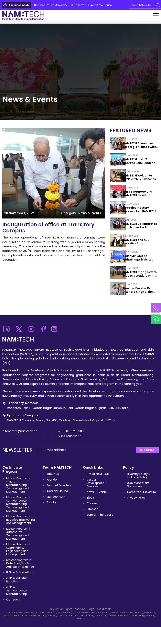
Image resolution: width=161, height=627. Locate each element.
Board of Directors (59, 485)
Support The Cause (100, 515)
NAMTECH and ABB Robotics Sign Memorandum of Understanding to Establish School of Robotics (137, 241)
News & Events (97, 492)
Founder (52, 480)
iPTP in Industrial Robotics (17, 579)
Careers (92, 503)
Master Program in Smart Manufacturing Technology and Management (18, 485)
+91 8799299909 (72, 431)
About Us (53, 474)
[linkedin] (6, 328)
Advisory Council (58, 491)
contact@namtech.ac (21, 431)
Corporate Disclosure (141, 492)
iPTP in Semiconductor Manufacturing (17, 590)
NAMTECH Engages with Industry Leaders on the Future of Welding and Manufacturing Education (140, 273)
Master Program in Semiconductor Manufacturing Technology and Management (18, 504)
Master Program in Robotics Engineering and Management (20, 519)
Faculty (52, 502)
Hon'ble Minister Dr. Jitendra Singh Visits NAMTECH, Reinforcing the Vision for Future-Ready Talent (139, 289)
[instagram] (54, 328)
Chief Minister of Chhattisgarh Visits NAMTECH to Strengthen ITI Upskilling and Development (140, 257)
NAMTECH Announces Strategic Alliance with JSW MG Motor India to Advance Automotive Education (139, 145)
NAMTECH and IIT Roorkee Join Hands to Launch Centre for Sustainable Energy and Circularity (140, 161)
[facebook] (43, 328)
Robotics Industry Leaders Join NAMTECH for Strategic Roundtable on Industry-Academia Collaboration (141, 209)
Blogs (90, 498)
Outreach (13, 599)
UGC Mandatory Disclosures (138, 484)
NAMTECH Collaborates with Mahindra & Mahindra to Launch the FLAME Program (140, 225)
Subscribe (147, 450)
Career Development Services (96, 483)
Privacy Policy (136, 498)
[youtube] (31, 328)
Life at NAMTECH (98, 474)
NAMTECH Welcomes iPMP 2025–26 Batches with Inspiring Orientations (139, 177)
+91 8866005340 (70, 436)
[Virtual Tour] (125, 5)
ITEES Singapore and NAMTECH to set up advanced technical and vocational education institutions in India (140, 193)
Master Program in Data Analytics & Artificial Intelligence (20, 563)
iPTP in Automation (19, 572)
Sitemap (92, 509)
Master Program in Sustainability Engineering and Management (18, 549)
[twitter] (18, 328)
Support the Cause (100, 5)
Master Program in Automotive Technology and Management (18, 534)
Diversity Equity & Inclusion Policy (139, 475)
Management (56, 497)
